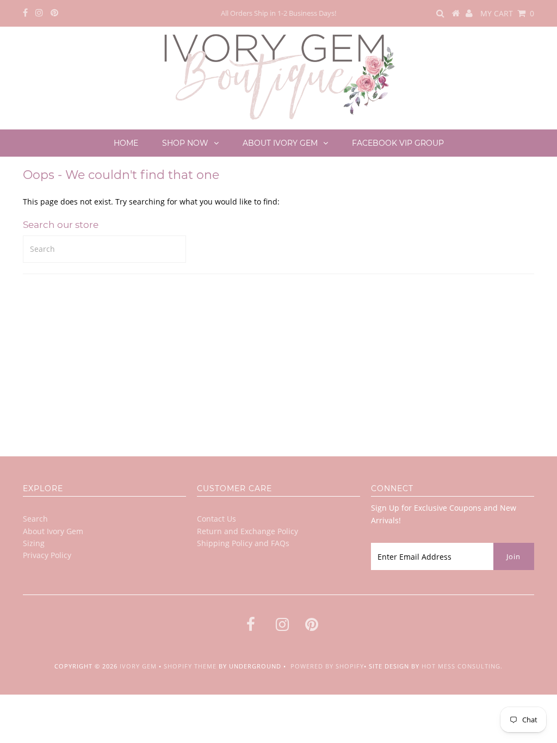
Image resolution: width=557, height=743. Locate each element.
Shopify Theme (190, 666)
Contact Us (216, 518)
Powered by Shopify (327, 666)
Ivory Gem (138, 666)
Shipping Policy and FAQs (243, 543)
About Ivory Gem (280, 143)
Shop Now (185, 143)
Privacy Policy (47, 555)
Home (126, 143)
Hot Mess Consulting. (462, 666)
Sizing (34, 543)
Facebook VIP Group (398, 143)
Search (35, 518)
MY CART (507, 13)
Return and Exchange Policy (247, 531)
